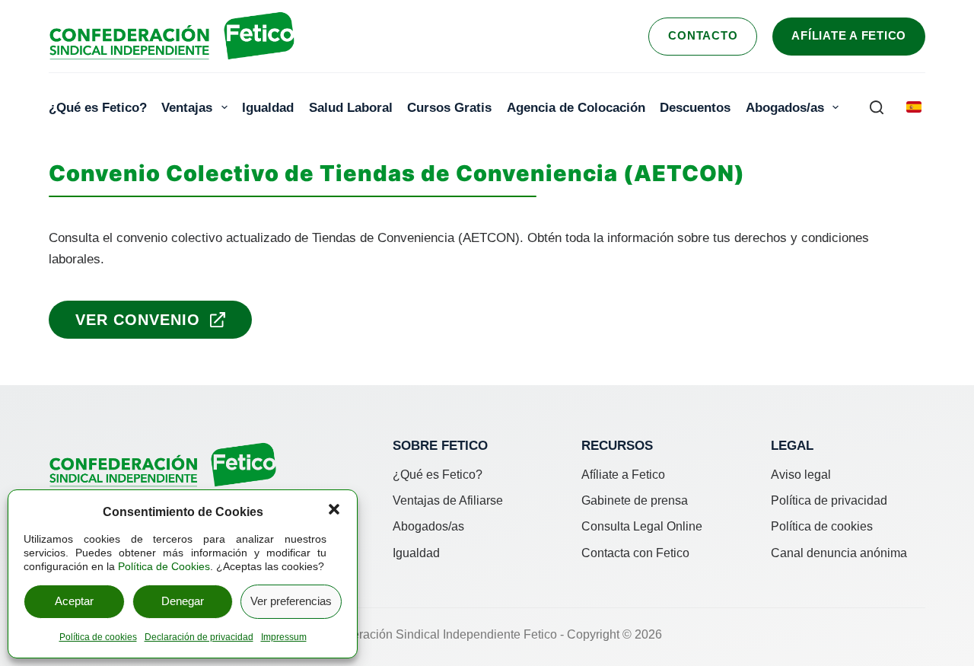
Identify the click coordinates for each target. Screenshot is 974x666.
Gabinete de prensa (634, 500)
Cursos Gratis (449, 107)
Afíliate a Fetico (848, 35)
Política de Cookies (164, 566)
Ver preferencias (291, 600)
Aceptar (74, 600)
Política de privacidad (829, 500)
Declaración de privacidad (199, 637)
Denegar (182, 600)
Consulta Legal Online (641, 526)
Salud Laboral (351, 107)
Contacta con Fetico (635, 553)
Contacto (702, 35)
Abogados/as (785, 107)
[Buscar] (876, 107)
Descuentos (695, 107)
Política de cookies (98, 637)
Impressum (284, 637)
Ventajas (186, 107)
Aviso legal (801, 474)
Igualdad (268, 107)
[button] (334, 509)
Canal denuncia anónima (839, 553)
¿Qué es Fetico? (98, 107)
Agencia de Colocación (576, 107)
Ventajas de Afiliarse (448, 500)
